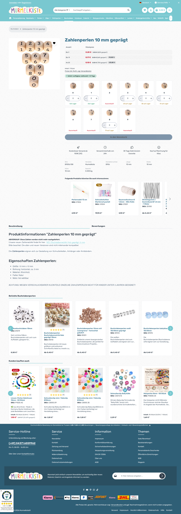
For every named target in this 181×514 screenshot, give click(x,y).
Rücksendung (57, 450)
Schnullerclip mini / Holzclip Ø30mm (56, 399)
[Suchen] (128, 10)
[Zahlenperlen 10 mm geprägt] (34, 63)
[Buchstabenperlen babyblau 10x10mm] (157, 315)
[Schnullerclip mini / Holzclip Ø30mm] (57, 380)
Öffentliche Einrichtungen (148, 454)
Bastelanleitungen (145, 443)
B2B (139, 458)
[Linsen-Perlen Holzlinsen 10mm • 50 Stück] (24, 380)
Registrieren (26, 3)
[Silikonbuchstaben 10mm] (24, 315)
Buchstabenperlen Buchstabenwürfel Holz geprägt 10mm (54, 335)
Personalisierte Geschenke (148, 450)
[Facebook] (84, 490)
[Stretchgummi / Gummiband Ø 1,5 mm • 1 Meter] (151, 191)
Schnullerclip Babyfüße (120, 393)
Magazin (141, 462)
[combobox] (98, 10)
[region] (34, 63)
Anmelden (13, 3)
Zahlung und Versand (60, 446)
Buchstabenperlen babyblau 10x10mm (156, 329)
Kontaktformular (28, 454)
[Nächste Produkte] (170, 199)
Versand (114, 510)
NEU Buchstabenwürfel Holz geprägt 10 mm (65, 242)
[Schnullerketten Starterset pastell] (104, 191)
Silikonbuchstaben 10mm (21, 328)
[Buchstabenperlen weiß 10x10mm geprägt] (123, 315)
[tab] (49, 226)
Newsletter (56, 439)
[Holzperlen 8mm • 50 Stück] (157, 380)
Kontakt (55, 443)
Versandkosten (117, 505)
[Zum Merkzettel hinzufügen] (54, 43)
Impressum (99, 439)
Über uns (98, 458)
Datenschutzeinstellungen (62, 462)
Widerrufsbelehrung (59, 454)
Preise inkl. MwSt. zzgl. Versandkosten (78, 71)
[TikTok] (97, 490)
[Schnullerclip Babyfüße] (123, 380)
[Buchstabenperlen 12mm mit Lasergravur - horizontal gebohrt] (90, 315)
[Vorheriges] (10, 328)
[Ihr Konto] (151, 10)
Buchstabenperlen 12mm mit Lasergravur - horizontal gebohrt (89, 330)
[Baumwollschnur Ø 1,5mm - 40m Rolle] (128, 191)
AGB (96, 462)
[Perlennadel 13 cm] (81, 191)
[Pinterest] (91, 490)
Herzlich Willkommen (138, 510)
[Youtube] (87, 490)
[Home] (10, 18)
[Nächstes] (170, 18)
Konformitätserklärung (103, 443)
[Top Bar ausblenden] (179, 2)
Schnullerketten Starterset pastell (102, 201)
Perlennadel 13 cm (79, 200)
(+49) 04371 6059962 (22, 443)
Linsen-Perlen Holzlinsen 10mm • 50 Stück (21, 399)
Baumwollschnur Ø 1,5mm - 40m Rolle (127, 201)
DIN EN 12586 (100, 454)
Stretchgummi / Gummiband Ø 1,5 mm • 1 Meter (151, 202)
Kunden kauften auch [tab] (19, 361)
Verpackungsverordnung (104, 450)
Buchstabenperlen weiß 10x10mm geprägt (120, 329)
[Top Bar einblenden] (169, 10)
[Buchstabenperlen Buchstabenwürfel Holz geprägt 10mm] (57, 315)
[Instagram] (94, 490)
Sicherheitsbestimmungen (105, 446)
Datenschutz (57, 458)
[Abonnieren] (162, 476)
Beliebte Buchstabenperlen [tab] (22, 296)
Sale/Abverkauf (144, 439)
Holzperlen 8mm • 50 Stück (155, 393)
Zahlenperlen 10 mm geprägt (33, 29)
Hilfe (162, 510)
